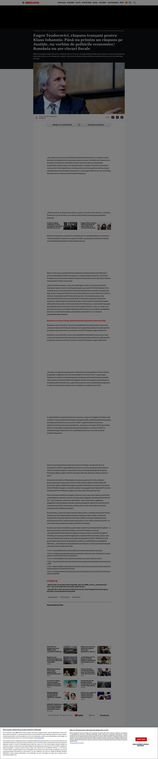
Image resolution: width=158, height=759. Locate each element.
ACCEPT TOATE (141, 739)
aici (58, 747)
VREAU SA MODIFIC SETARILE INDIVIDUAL (140, 744)
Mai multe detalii (39, 738)
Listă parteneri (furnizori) (77, 743)
